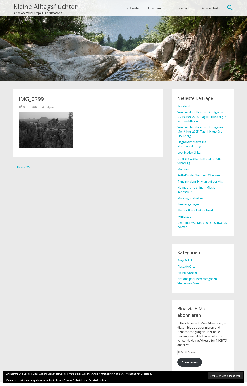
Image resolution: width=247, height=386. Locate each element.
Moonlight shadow (190, 198)
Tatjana (49, 107)
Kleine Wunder (187, 273)
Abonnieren (190, 362)
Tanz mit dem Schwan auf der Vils (200, 181)
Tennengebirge (188, 204)
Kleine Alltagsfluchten (46, 6)
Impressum (182, 8)
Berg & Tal (184, 260)
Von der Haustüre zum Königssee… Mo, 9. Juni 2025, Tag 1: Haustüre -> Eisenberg (201, 131)
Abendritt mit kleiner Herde (195, 210)
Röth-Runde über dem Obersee (198, 175)
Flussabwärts (186, 267)
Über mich (156, 8)
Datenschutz (210, 8)
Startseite (131, 8)
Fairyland (183, 106)
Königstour (185, 216)
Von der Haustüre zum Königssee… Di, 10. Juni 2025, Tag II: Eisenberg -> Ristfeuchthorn (202, 116)
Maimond (183, 169)
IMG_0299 (21, 167)
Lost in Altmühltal (189, 153)
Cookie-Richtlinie (97, 380)
